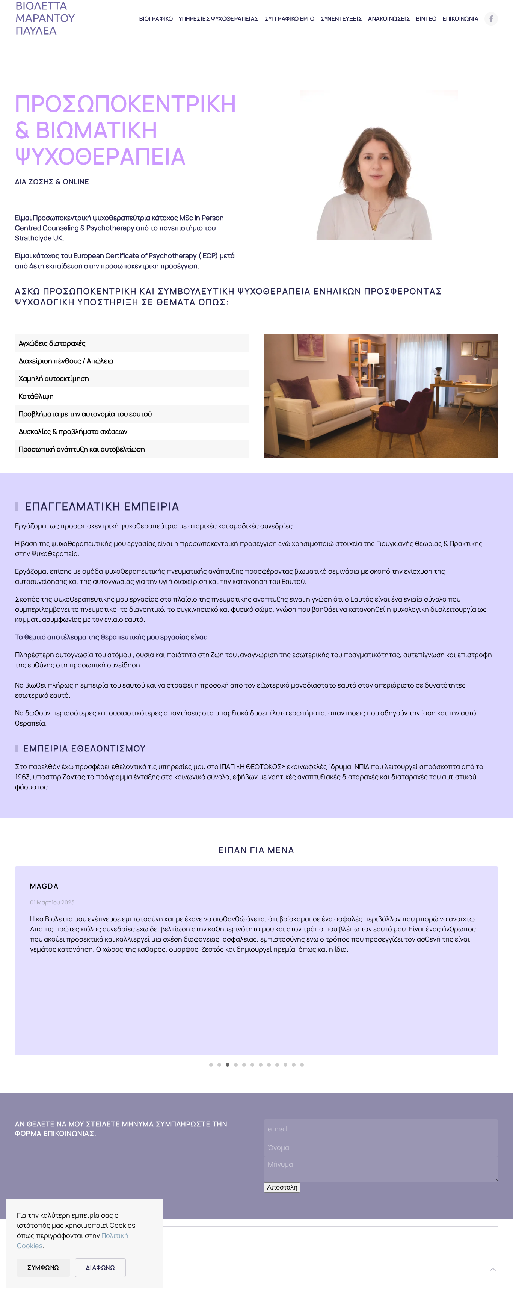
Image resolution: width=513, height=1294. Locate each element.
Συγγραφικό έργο (290, 19)
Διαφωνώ (100, 1267)
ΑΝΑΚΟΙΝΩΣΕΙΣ (389, 19)
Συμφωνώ (43, 1267)
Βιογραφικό (156, 19)
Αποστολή (282, 1187)
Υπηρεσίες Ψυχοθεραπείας (218, 19)
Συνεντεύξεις (341, 19)
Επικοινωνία (460, 19)
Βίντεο (426, 19)
